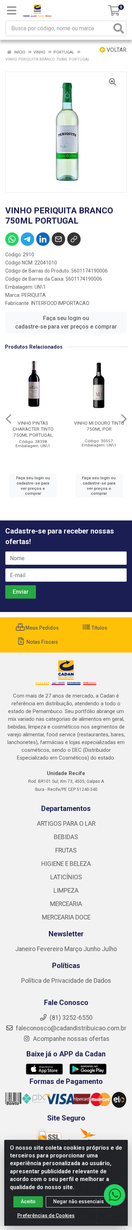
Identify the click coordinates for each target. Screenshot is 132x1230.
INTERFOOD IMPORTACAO (60, 303)
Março (73, 949)
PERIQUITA (33, 295)
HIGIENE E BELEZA (66, 863)
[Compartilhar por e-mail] (58, 239)
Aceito (28, 1201)
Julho (109, 949)
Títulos (98, 628)
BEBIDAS (66, 837)
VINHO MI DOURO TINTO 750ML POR (99, 426)
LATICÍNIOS (66, 877)
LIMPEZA (66, 890)
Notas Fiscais (41, 642)
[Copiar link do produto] (74, 239)
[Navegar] (8, 419)
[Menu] (11, 10)
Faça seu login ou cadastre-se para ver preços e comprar (66, 322)
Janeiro (26, 949)
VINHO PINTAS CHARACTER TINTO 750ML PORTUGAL (33, 429)
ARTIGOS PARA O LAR (66, 823)
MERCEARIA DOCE (66, 917)
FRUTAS (66, 850)
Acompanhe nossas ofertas (70, 1038)
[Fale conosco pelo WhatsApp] (114, 1194)
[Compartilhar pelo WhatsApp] (12, 239)
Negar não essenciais (78, 1201)
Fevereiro (50, 949)
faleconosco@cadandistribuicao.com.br (70, 1028)
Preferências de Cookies (46, 1215)
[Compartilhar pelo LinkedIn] (43, 239)
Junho (91, 949)
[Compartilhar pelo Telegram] (27, 239)
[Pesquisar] (118, 28)
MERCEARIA (66, 903)
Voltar (115, 49)
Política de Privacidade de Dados (66, 980)
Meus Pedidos (41, 628)
